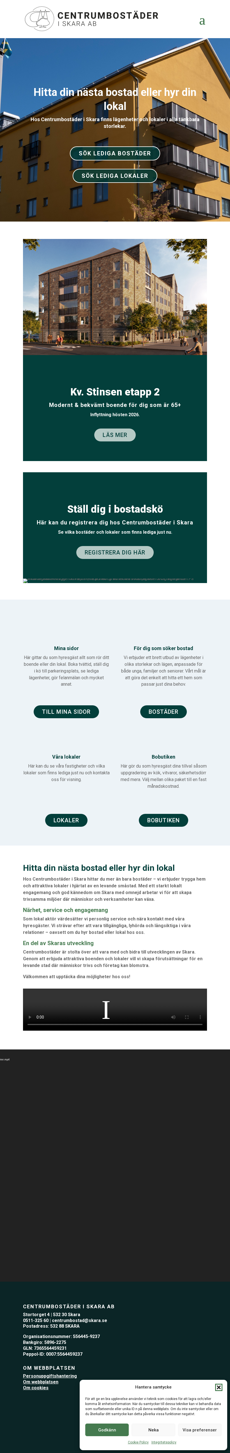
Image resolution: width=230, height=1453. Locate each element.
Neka (153, 1430)
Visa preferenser (200, 1430)
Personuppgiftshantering (50, 1376)
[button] (219, 1387)
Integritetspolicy (163, 1442)
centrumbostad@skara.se (79, 1320)
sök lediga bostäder (115, 153)
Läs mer (115, 435)
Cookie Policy (138, 1442)
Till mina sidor (66, 711)
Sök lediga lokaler (115, 175)
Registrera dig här (115, 552)
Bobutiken (163, 820)
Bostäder (163, 711)
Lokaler (66, 820)
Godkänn (107, 1430)
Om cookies (36, 1387)
